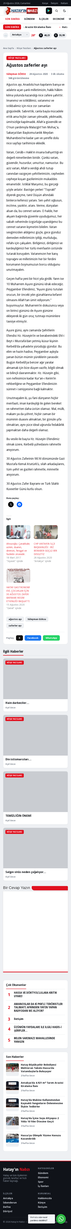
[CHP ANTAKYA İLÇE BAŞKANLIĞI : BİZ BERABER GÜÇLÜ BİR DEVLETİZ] (46, 532)
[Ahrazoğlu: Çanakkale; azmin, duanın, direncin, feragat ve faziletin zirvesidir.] (18, 532)
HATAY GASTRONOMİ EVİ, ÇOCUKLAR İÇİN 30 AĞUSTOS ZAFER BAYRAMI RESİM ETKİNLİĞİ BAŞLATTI (18, 594)
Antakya (8, 1198)
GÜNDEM (29, 19)
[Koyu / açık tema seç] (64, 10)
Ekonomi (43, 1177)
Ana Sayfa (8, 48)
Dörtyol (7, 1211)
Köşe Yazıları (24, 48)
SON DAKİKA (12, 19)
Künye (45, 3)
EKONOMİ (58, 19)
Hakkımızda (45, 1198)
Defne (7, 1207)
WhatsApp (51, 638)
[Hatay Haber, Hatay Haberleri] (20, 11)
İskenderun (10, 1202)
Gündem (43, 1173)
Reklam (64, 3)
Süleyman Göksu (37, 619)
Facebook (32, 638)
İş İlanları (43, 1186)
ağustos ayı (15, 619)
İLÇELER (43, 19)
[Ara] (56, 10)
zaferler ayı (15, 625)
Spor (40, 1181)
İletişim (54, 3)
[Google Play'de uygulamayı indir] (49, 10)
